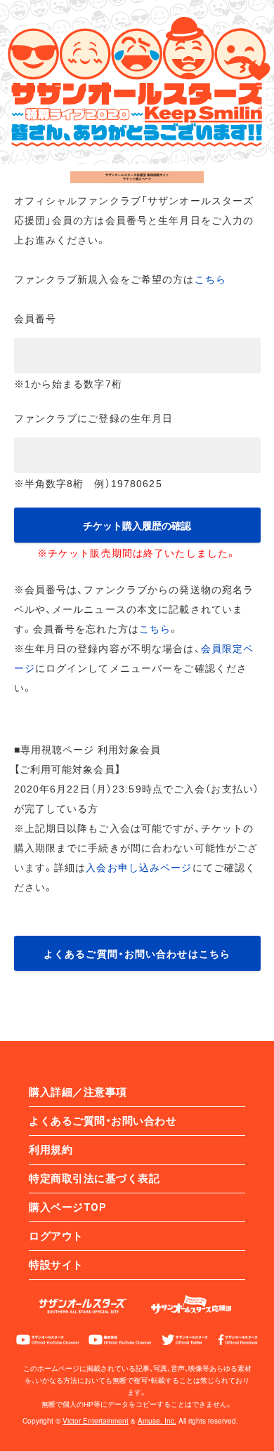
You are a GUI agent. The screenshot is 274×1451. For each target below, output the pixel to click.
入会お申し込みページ (139, 867)
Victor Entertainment (96, 1421)
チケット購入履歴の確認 (137, 525)
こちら (210, 279)
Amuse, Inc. (157, 1421)
